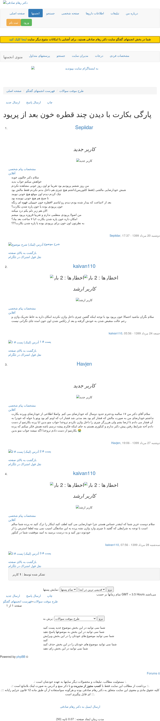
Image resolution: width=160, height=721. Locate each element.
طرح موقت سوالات (71, 91)
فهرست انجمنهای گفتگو (40, 91)
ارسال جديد (13, 102)
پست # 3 (45, 553)
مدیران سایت (80, 55)
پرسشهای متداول (39, 55)
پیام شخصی (15, 169)
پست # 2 (45, 451)
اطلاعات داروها (95, 13)
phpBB (20, 656)
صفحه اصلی (17, 13)
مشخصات (30, 169)
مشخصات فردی (119, 55)
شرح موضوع (51, 244)
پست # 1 (45, 341)
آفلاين (11, 173)
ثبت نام (13, 22)
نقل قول (36, 257)
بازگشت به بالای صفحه (22, 253)
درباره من (132, 13)
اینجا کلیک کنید (18, 39)
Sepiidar (84, 127)
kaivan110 (84, 265)
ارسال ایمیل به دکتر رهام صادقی (80, 706)
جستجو (50, 13)
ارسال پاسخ (33, 102)
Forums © (153, 673)
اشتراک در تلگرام (19, 257)
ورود (26, 22)
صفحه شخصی (70, 13)
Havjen (84, 363)
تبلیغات (115, 13)
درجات (99, 55)
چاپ (49, 102)
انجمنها (35, 13)
